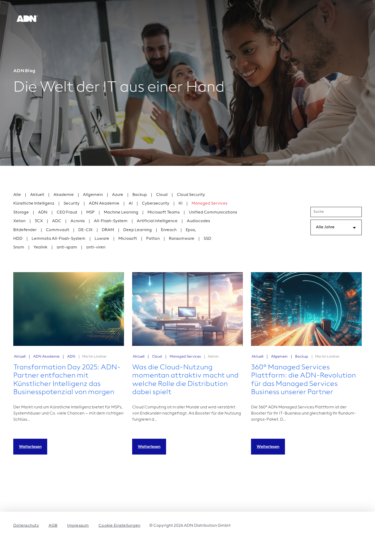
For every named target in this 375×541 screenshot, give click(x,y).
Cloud (162, 194)
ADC (56, 220)
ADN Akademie (104, 203)
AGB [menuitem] (52, 525)
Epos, (191, 229)
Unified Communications (213, 212)
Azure (117, 194)
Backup (139, 194)
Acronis (77, 220)
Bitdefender (25, 229)
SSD (207, 238)
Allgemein (93, 194)
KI (180, 203)
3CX (39, 220)
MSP (90, 212)
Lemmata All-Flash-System (58, 238)
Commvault (57, 229)
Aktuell (37, 194)
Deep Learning (137, 229)
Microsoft (127, 238)
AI (131, 203)
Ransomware (181, 238)
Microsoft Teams (163, 212)
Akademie (63, 194)
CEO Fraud (67, 212)
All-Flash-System (111, 220)
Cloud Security (191, 194)
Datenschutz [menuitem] (26, 525)
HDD (17, 238)
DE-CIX (85, 229)
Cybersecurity (155, 203)
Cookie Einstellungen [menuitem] (119, 525)
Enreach (169, 229)
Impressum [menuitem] (78, 525)
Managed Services (209, 203)
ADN (42, 212)
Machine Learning (121, 212)
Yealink (40, 247)
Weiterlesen (30, 446)
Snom (18, 247)
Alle (17, 194)
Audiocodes (198, 220)
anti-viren (95, 247)
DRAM (108, 229)
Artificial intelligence (157, 220)
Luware (102, 238)
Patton (153, 238)
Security (72, 203)
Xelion (19, 220)
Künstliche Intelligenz (33, 203)
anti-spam (67, 247)
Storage (21, 212)
